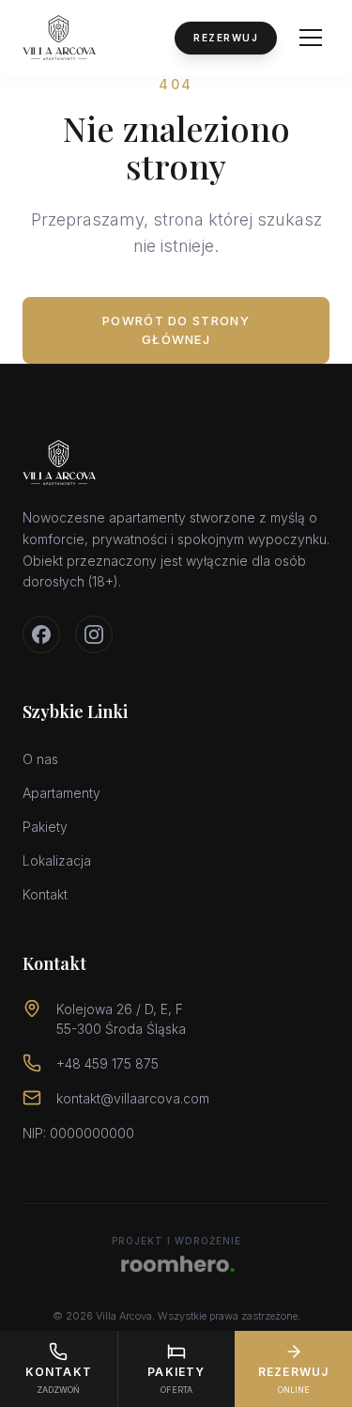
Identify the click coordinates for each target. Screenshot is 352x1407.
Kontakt (45, 894)
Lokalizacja (57, 860)
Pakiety (45, 827)
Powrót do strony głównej (176, 330)
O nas (40, 759)
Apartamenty (61, 793)
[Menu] (310, 37)
